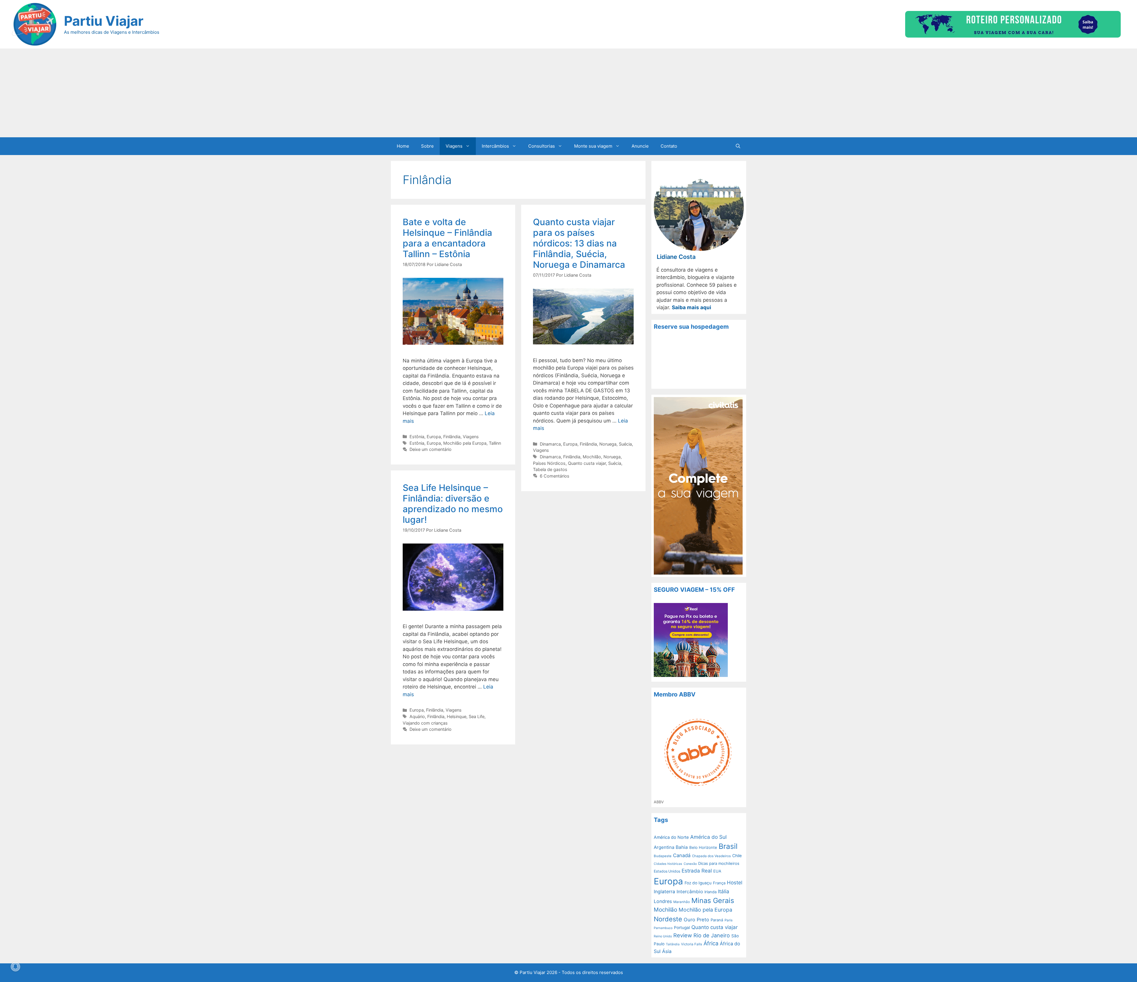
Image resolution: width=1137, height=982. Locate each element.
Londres (663, 901)
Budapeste (663, 856)
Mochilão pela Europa (464, 443)
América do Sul (708, 837)
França (719, 883)
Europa (434, 436)
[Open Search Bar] (738, 146)
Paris (729, 920)
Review (682, 935)
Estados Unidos (667, 871)
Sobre (427, 146)
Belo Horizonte (703, 847)
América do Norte (671, 837)
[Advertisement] (568, 92)
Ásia (667, 951)
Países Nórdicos (549, 463)
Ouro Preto (696, 920)
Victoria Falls (691, 944)
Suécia (625, 443)
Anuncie (640, 146)
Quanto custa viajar (587, 463)
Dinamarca (550, 443)
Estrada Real (697, 870)
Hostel (734, 883)
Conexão (690, 864)
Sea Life (476, 716)
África (711, 943)
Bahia (682, 847)
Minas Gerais (712, 900)
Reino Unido (663, 936)
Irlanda (710, 891)
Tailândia (673, 944)
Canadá (681, 855)
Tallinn (495, 443)
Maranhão (681, 902)
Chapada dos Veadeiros (711, 856)
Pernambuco (663, 928)
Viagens (454, 146)
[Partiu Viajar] (34, 24)
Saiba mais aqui (691, 307)
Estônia (416, 436)
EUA (717, 871)
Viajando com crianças (425, 722)
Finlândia (451, 436)
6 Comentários (554, 475)
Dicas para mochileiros (718, 863)
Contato (669, 146)
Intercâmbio (690, 891)
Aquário (417, 716)
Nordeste (668, 919)
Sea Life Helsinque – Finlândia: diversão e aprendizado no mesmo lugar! (453, 503)
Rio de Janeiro (711, 935)
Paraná (717, 919)
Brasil (728, 846)
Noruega (607, 443)
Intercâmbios (495, 146)
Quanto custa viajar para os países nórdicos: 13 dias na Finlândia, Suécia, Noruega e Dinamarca (579, 243)
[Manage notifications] (15, 966)
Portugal (682, 927)
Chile (737, 855)
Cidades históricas (668, 864)
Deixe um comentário (430, 449)
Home (403, 146)
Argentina (664, 847)
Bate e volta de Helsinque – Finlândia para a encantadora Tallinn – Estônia (447, 238)
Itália (723, 891)
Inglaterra (664, 891)
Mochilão (592, 456)
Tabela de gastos (550, 469)
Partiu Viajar (103, 21)
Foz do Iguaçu (698, 883)
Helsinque (456, 716)
